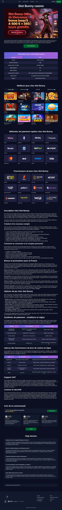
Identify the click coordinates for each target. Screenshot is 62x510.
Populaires (10, 89)
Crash (37, 89)
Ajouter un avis (51, 410)
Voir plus (31, 428)
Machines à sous (51, 89)
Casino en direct (23, 89)
